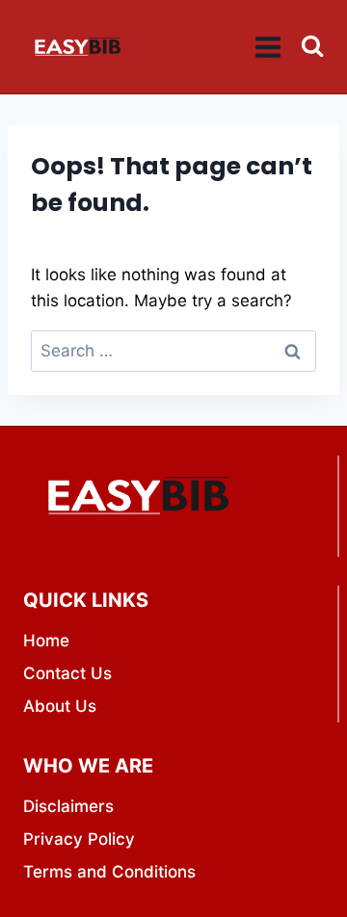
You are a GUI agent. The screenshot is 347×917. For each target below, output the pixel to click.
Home (46, 640)
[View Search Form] (312, 46)
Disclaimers (68, 806)
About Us (59, 706)
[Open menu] (268, 46)
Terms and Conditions (109, 871)
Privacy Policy (79, 839)
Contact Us (67, 673)
